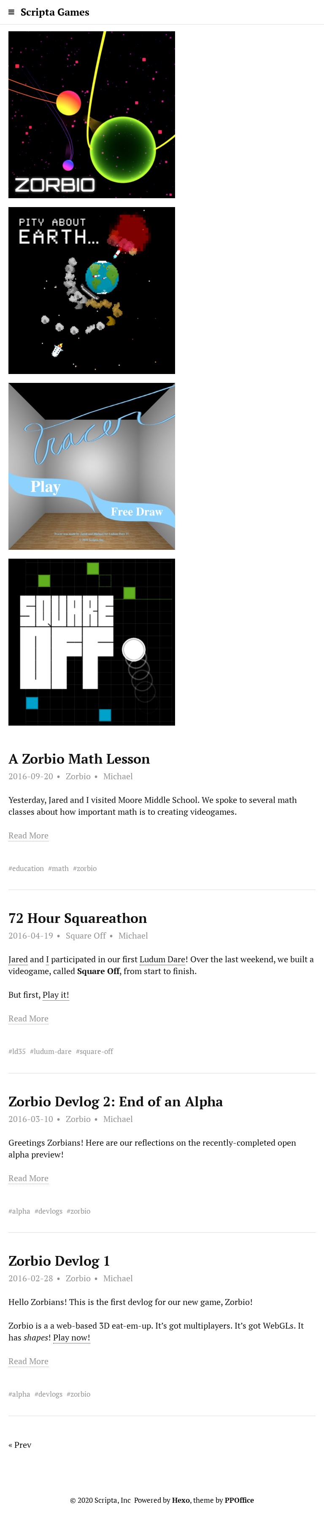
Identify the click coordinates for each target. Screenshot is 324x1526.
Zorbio (78, 776)
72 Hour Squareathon (77, 918)
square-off (96, 1051)
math (60, 868)
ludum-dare (53, 1051)
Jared (18, 959)
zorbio (87, 868)
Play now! (71, 1337)
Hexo (181, 1500)
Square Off (86, 935)
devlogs (50, 1211)
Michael (118, 776)
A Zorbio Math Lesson (79, 758)
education (28, 868)
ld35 (19, 1051)
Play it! (56, 994)
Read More (28, 835)
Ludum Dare (162, 959)
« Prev (19, 1444)
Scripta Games (55, 12)
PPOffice (239, 1500)
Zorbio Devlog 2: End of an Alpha (115, 1101)
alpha (21, 1211)
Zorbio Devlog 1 (59, 1260)
